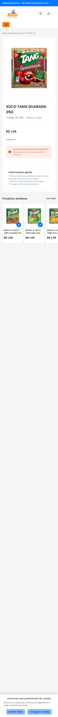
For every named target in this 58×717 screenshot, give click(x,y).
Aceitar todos (16, 711)
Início (4, 33)
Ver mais (51, 198)
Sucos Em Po (14, 33)
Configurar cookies (39, 711)
